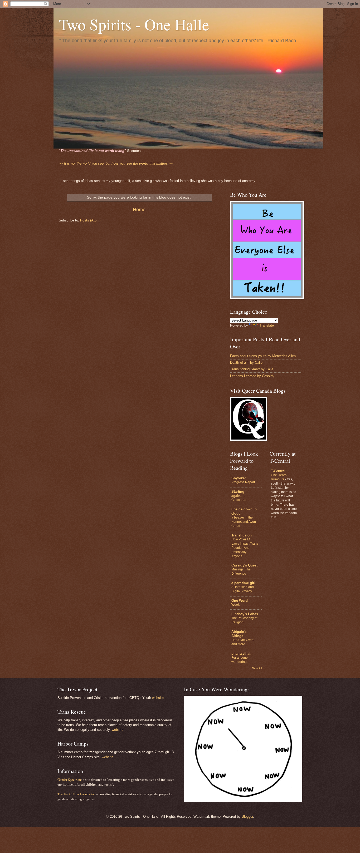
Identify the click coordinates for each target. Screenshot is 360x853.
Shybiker (238, 478)
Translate (267, 325)
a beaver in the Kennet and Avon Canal (243, 522)
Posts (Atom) (90, 220)
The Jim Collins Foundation (76, 794)
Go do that (238, 500)
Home (139, 209)
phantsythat (240, 653)
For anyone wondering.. (239, 660)
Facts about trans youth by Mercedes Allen (263, 356)
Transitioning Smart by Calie (251, 369)
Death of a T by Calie (246, 362)
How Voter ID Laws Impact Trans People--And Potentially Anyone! (244, 548)
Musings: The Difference (241, 571)
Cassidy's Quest (244, 565)
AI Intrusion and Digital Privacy (242, 589)
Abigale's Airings (238, 634)
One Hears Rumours (278, 477)
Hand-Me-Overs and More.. (242, 642)
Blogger (247, 817)
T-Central (278, 471)
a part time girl (243, 583)
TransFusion (241, 535)
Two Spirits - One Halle (134, 24)
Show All (256, 668)
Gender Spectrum (69, 779)
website (158, 698)
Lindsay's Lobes (244, 614)
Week (235, 605)
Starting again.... (238, 494)
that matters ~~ (116, 163)
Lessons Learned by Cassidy (252, 376)
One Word (239, 601)
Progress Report (243, 482)
